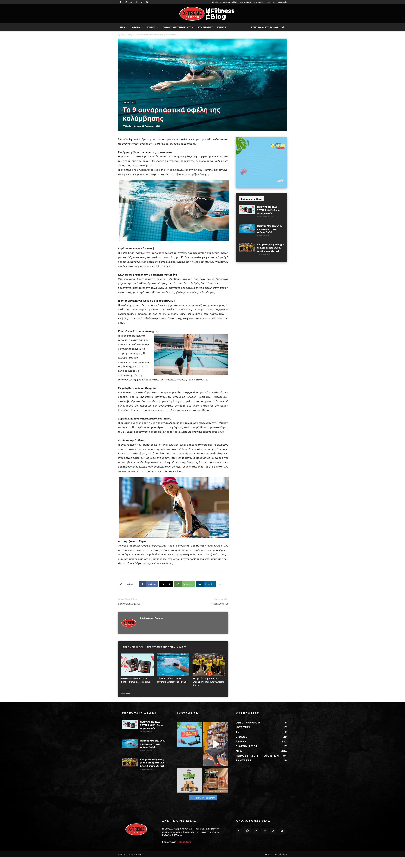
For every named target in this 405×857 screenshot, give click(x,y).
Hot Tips (243, 727)
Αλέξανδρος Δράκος (132, 126)
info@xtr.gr (184, 841)
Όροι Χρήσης (281, 854)
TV (238, 732)
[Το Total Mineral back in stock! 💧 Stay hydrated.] (189, 780)
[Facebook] (120, 2)
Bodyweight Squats (129, 603)
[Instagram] (125, 2)
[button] (283, 27)
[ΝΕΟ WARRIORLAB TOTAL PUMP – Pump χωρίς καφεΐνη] (137, 664)
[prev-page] (123, 692)
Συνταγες (244, 760)
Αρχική (121, 34)
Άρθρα (131, 34)
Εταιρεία (270, 2)
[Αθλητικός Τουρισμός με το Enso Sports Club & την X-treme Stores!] (209, 664)
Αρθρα (136, 27)
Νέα (133, 102)
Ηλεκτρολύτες (220, 603)
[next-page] (128, 692)
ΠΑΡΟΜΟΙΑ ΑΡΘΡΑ (133, 647)
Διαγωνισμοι (246, 746)
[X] (141, 2)
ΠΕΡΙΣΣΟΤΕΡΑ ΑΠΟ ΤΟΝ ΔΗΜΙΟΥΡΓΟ (166, 647)
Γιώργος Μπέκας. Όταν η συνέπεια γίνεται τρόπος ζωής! (269, 228)
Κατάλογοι (258, 2)
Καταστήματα (246, 2)
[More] (220, 584)
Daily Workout (249, 722)
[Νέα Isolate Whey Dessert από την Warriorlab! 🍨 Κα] (215, 780)
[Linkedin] (131, 2)
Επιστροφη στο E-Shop (264, 27)
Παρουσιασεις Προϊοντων (178, 27)
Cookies (268, 854)
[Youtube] (146, 2)
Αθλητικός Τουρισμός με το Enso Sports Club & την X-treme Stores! (208, 682)
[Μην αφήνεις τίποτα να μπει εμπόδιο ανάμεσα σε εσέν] (215, 744)
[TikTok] (136, 2)
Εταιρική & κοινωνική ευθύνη (224, 2)
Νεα (122, 27)
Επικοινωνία (282, 2)
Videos (151, 27)
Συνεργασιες (205, 27)
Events (221, 27)
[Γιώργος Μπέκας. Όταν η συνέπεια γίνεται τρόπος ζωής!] (173, 664)
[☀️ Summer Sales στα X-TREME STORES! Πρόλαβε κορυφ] (189, 734)
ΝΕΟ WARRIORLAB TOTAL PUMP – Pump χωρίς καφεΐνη (268, 210)
